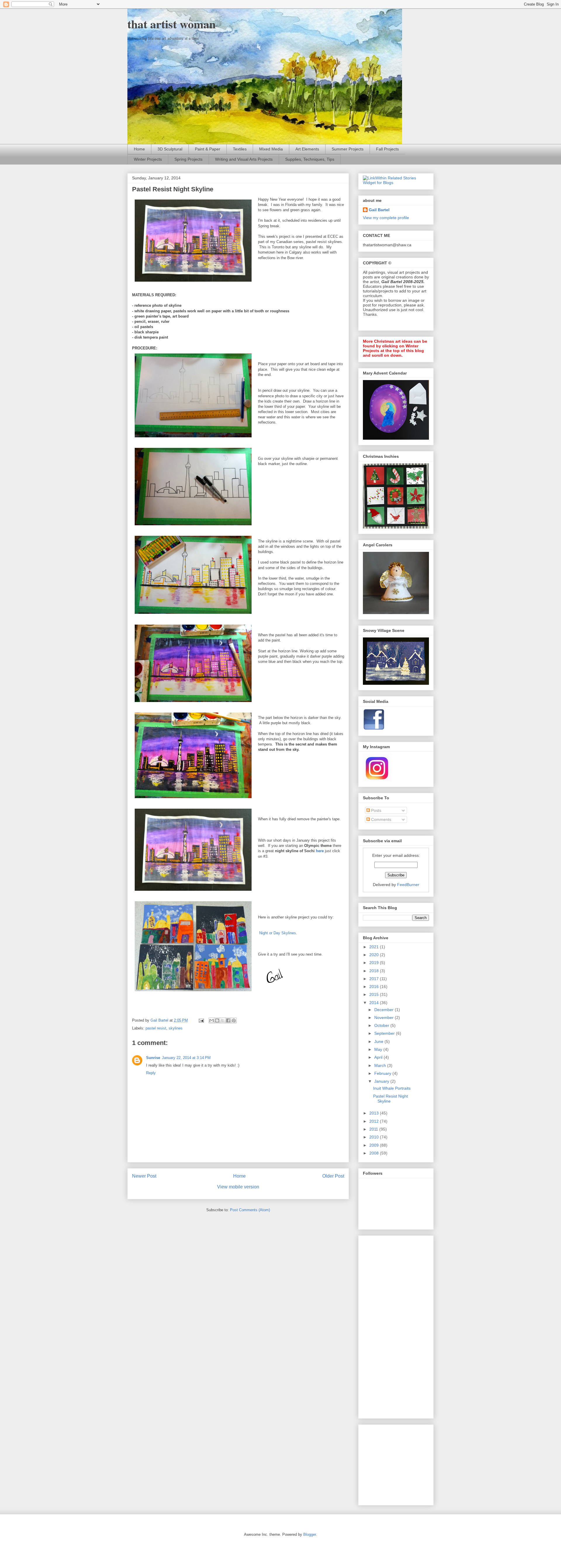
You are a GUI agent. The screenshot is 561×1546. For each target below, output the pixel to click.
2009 (374, 1145)
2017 (374, 978)
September (385, 1033)
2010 (374, 1137)
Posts (375, 810)
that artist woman (171, 23)
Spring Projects (188, 159)
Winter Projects (148, 159)
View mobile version (238, 1186)
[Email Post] (201, 1020)
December (384, 1009)
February (383, 1073)
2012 (374, 1121)
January (382, 1081)
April (379, 1057)
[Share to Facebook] (228, 1020)
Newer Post (144, 1176)
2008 (374, 1153)
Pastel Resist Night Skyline (390, 1098)
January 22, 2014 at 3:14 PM (186, 1057)
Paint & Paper (207, 149)
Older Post (333, 1176)
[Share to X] (223, 1020)
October (382, 1025)
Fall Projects (387, 149)
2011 (374, 1129)
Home (139, 149)
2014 (374, 1002)
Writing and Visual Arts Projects (244, 159)
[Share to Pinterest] (234, 1020)
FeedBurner (408, 884)
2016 (374, 986)
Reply (151, 1073)
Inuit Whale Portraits (392, 1088)
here (320, 851)
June (379, 1041)
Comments (380, 819)
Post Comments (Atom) (250, 1210)
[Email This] (211, 1020)
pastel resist (156, 1028)
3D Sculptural (169, 149)
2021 (374, 946)
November (384, 1017)
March (380, 1065)
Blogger (309, 1534)
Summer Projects (347, 149)
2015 (374, 994)
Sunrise (153, 1057)
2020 (374, 954)
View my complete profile (386, 217)
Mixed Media (271, 149)
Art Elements (307, 149)
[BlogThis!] (217, 1020)
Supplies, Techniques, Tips (309, 159)
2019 (374, 962)
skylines (176, 1028)
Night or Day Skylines (277, 933)
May (378, 1049)
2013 (374, 1113)
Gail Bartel (379, 209)
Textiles (240, 149)
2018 (374, 970)
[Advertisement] (386, 1325)
